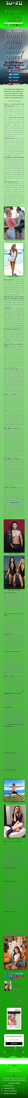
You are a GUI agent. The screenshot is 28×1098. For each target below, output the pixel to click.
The (23, 691)
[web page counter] (14, 1072)
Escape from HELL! (14, 16)
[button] (14, 8)
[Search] (23, 23)
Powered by (11, 1048)
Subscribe (14, 1043)
